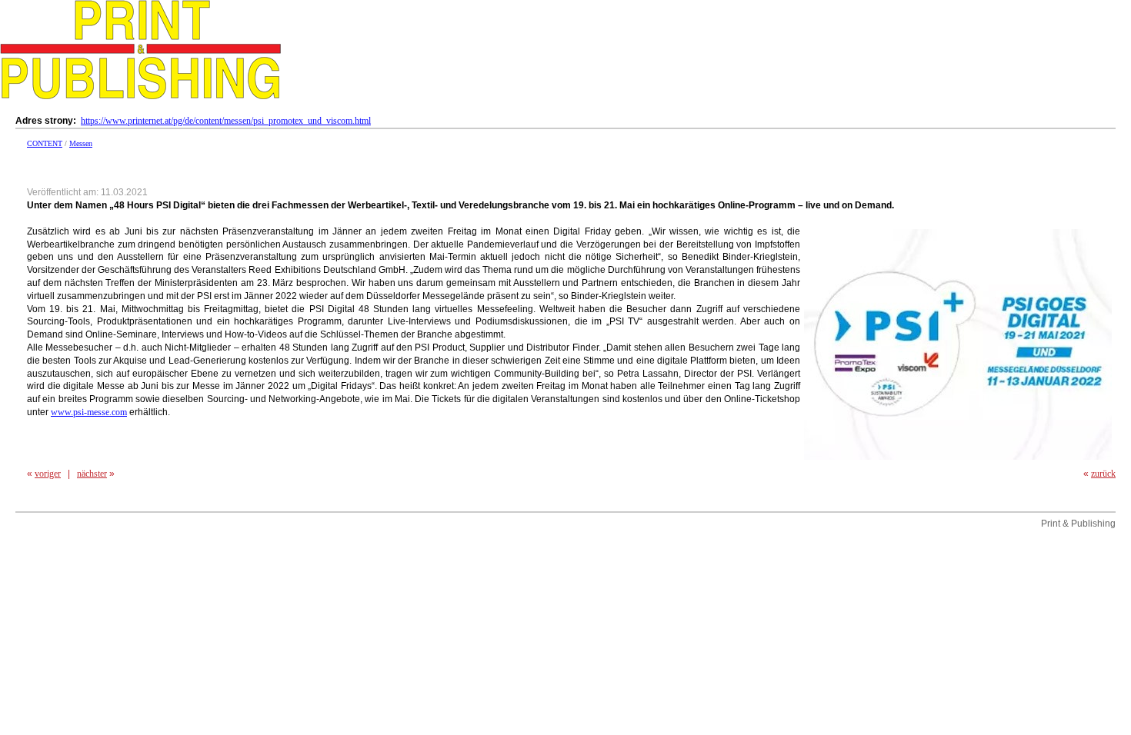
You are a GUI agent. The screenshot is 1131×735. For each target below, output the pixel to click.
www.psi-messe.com (89, 412)
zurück (1103, 473)
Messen (80, 143)
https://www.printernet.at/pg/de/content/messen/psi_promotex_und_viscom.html (226, 120)
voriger (48, 473)
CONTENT (44, 143)
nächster (92, 473)
